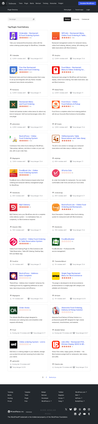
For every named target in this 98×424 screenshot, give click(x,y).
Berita (9, 395)
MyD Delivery (24, 205)
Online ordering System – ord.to (32, 342)
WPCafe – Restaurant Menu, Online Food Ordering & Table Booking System (73, 34)
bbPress (78, 398)
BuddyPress (80, 401)
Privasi (10, 401)
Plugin (26, 398)
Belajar (44, 392)
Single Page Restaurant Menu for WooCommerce (72, 274)
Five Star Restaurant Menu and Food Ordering (29, 68)
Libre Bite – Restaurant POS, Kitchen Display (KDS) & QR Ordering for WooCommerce (73, 343)
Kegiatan (61, 395)
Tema (26, 395)
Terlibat (60, 392)
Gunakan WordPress (87, 3)
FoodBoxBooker (68, 239)
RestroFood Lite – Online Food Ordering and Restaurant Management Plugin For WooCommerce (74, 206)
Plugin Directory (13, 9)
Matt (77, 395)
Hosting (10, 398)
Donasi (61, 398)
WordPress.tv (47, 401)
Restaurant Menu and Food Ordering (26, 103)
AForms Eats (67, 170)
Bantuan (44, 395)
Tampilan (27, 392)
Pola (26, 401)
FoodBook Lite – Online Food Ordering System (28, 171)
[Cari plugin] (34, 19)
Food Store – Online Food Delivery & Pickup (71, 103)
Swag (61, 401)
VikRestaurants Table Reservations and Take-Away (73, 137)
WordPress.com (81, 392)
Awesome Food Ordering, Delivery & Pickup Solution (72, 309)
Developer (45, 398)
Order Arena (24, 308)
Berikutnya (52, 377)
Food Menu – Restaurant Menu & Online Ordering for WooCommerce (73, 68)
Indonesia (29, 412)
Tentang (10, 392)
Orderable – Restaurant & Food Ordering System (29, 34)
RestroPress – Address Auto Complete (28, 274)
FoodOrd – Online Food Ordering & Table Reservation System (32, 240)
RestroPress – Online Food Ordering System (28, 137)
